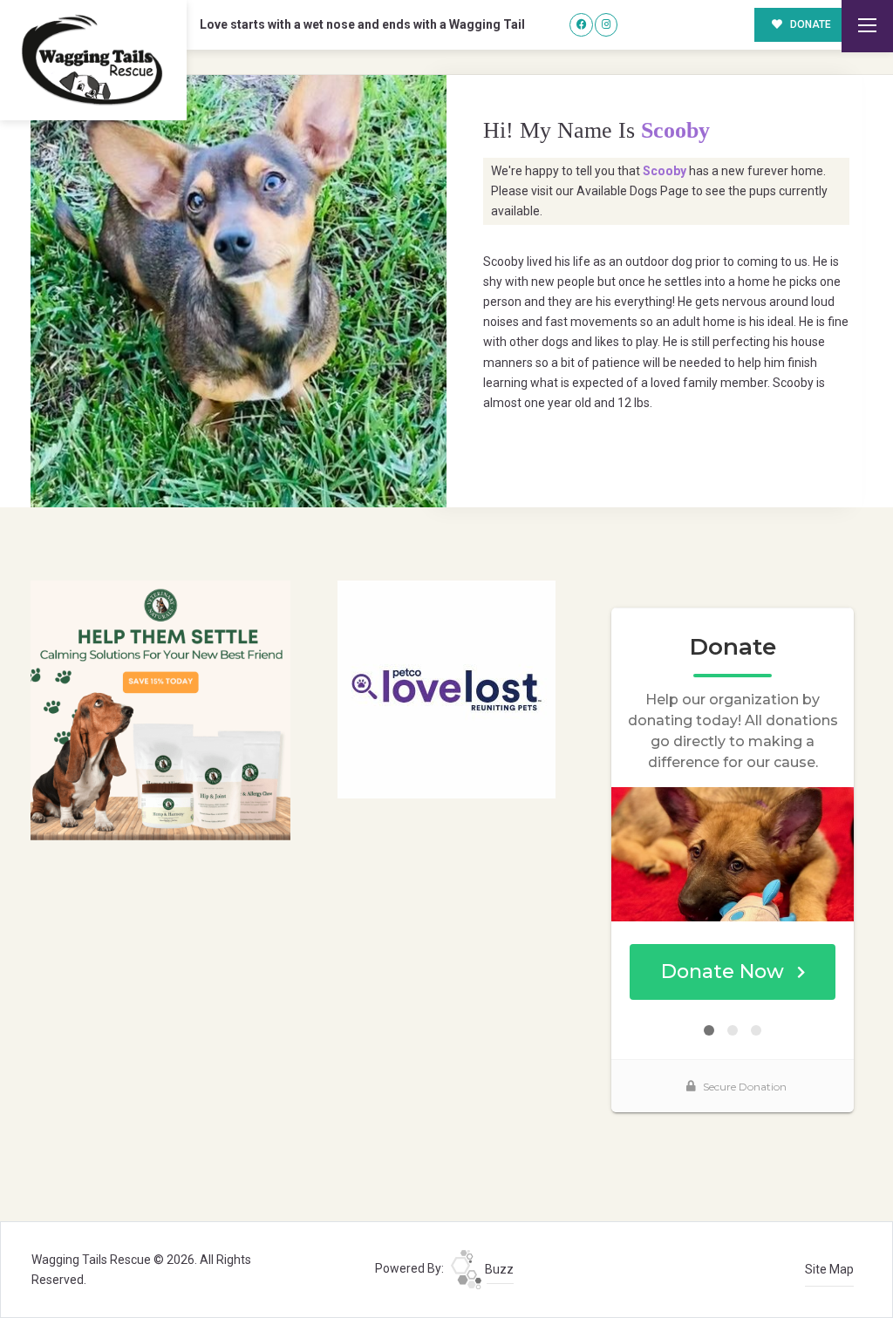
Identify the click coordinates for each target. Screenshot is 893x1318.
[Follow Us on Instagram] (606, 25)
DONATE (809, 24)
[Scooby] (238, 291)
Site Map (829, 1269)
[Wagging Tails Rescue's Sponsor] (160, 710)
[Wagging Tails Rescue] (93, 60)
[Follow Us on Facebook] (581, 25)
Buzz (498, 1269)
